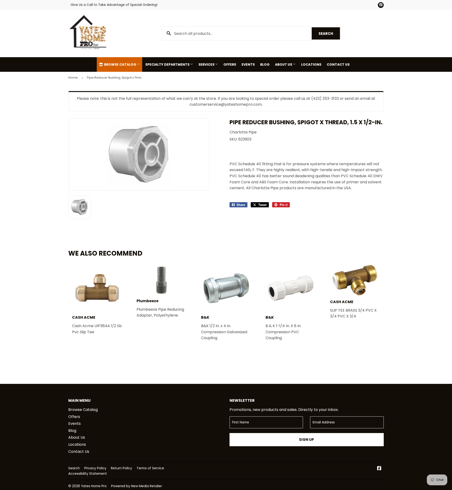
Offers (229, 64)
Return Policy (121, 468)
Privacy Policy (95, 468)
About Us (284, 64)
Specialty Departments (167, 64)
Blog (265, 64)
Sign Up (306, 439)
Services (206, 64)
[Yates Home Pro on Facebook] (379, 468)
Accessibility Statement (87, 473)
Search (329, 33)
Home (73, 77)
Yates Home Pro (94, 486)
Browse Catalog (120, 64)
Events (248, 64)
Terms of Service (150, 468)
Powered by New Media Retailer (136, 486)
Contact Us (338, 64)
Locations (311, 64)
